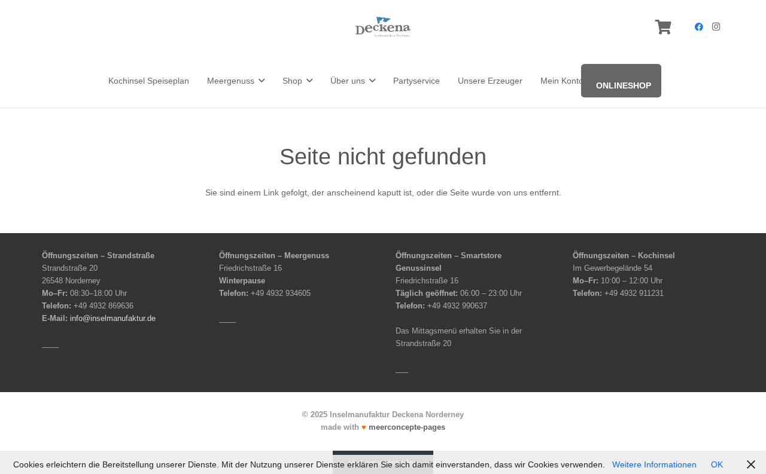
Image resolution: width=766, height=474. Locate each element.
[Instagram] (715, 27)
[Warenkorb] (663, 27)
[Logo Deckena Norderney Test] (383, 27)
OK (717, 464)
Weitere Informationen (654, 464)
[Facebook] (699, 27)
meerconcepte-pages (407, 427)
